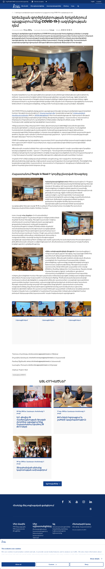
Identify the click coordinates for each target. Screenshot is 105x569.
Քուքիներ (16, 531)
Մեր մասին (24, 6)
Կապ (72, 6)
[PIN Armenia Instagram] (83, 502)
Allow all (18, 564)
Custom (51, 564)
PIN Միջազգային (19, 527)
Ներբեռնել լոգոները (60, 529)
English (93, 1)
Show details (94, 559)
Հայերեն (98, 1)
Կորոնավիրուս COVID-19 (19, 375)
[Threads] (90, 509)
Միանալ (66, 6)
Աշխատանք (57, 533)
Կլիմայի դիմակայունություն (40, 539)
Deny (86, 564)
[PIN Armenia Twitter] (69, 502)
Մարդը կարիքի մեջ (47, 113)
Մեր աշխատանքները (37, 6)
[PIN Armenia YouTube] (76, 502)
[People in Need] (16, 6)
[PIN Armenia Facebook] (63, 502)
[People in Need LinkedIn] (90, 502)
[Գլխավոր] (12, 12)
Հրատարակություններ (54, 6)
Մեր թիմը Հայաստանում (81, 527)
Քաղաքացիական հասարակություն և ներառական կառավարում (40, 532)
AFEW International (41, 115)
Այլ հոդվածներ (52, 484)
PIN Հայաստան (19, 529)
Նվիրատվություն (59, 531)
